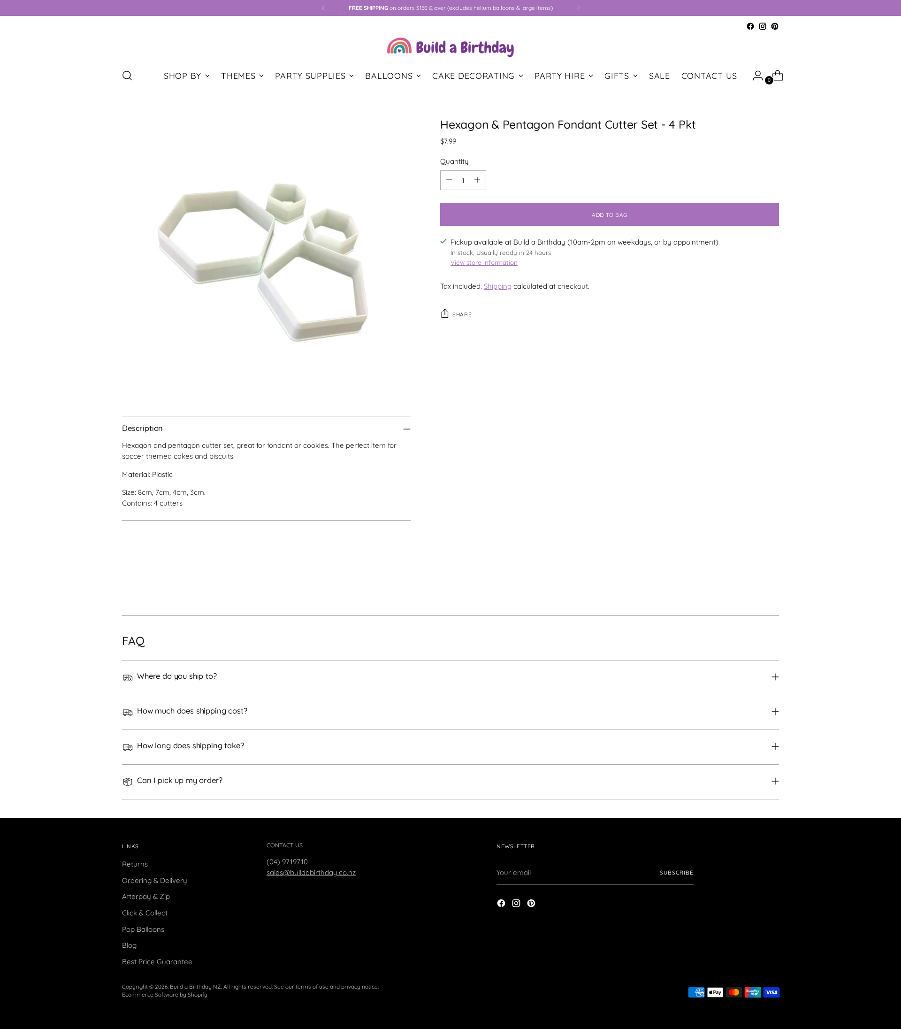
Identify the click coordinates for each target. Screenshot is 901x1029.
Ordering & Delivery (154, 880)
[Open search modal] (127, 75)
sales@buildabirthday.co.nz (311, 872)
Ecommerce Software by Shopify (164, 994)
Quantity (454, 160)
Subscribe (677, 872)
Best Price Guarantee (157, 961)
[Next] (578, 8)
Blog (129, 945)
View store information (484, 262)
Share (462, 314)
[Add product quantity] (477, 180)
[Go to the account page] (754, 75)
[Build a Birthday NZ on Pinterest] (775, 26)
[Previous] (323, 8)
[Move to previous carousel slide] (749, 583)
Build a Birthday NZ (195, 986)
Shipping (498, 286)
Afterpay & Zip (146, 896)
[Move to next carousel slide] (771, 583)
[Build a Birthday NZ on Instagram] (762, 26)
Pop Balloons (143, 929)
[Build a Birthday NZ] (450, 46)
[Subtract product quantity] (449, 180)
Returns (135, 864)
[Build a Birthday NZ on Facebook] (750, 26)
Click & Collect (145, 912)
